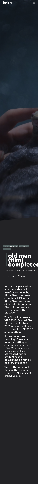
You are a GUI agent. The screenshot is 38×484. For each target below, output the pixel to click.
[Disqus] (19, 419)
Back (6, 246)
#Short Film (13, 246)
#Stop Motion (23, 246)
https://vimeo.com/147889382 (16, 277)
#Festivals (7, 249)
